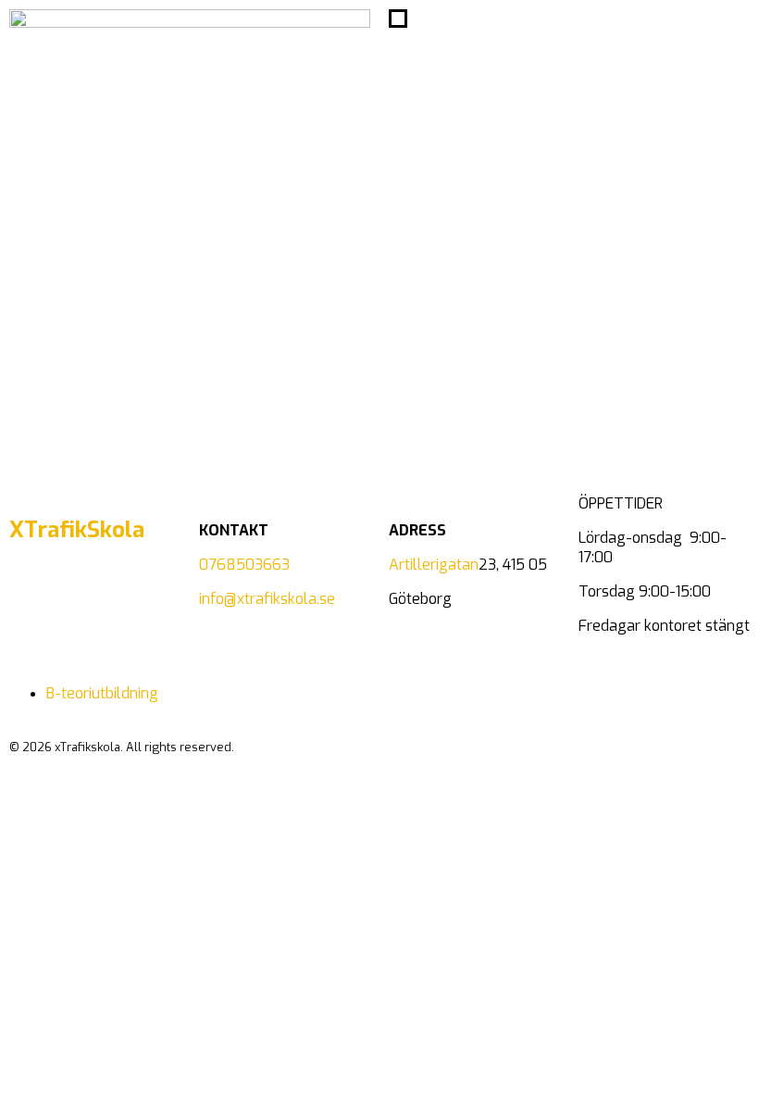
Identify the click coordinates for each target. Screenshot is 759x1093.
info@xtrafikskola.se (267, 599)
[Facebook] (32, 605)
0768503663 (244, 564)
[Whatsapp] (82, 605)
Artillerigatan (434, 564)
